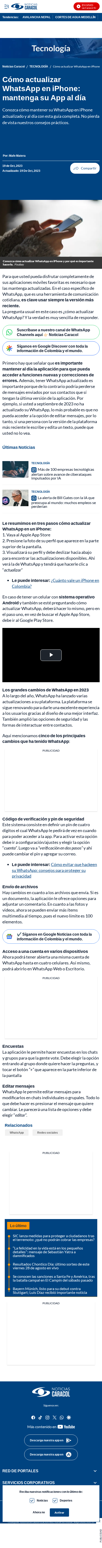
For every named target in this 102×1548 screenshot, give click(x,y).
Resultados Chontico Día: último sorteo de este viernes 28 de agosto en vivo (51, 1266)
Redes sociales (47, 1132)
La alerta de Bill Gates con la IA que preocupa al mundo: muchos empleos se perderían (63, 502)
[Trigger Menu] (6, 6)
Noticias (42, 1500)
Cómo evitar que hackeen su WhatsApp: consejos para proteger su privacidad (54, 870)
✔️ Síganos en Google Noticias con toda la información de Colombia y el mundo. (54, 936)
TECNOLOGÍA (38, 66)
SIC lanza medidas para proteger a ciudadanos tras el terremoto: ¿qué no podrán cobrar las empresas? (53, 1237)
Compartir (85, 168)
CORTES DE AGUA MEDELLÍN (75, 17)
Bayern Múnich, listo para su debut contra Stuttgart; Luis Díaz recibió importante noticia (50, 1290)
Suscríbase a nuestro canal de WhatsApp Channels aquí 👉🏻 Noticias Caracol (53, 332)
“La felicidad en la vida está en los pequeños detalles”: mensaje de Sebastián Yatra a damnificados (48, 1252)
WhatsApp (17, 1132)
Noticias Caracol (13, 66)
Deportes (66, 1500)
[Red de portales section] (95, 1471)
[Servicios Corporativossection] (95, 1483)
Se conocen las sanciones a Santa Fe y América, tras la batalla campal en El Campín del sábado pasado (54, 1278)
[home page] (51, 1392)
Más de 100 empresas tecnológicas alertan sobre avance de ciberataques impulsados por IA (62, 473)
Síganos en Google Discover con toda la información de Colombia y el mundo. (52, 348)
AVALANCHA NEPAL (37, 17)
